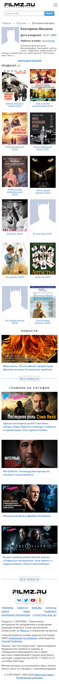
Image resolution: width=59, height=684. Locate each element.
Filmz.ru (24, 630)
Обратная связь (43, 674)
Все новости (29, 378)
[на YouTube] (33, 600)
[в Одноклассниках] (40, 600)
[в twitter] (26, 600)
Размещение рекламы (29, 678)
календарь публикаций (16, 615)
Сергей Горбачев (12, 641)
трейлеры (7, 608)
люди (26, 611)
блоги (5, 611)
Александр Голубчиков (23, 638)
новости (22, 608)
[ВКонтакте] (19, 600)
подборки (50, 611)
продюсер (48, 40)
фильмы (37, 608)
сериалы (51, 608)
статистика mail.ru (44, 615)
